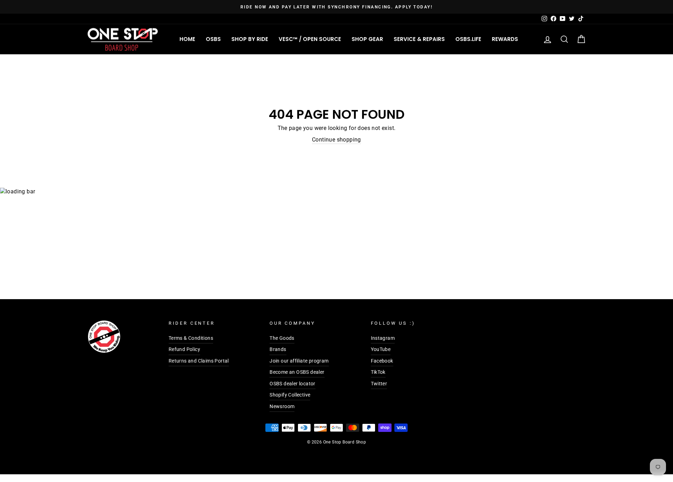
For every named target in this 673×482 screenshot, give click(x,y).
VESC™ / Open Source (310, 39)
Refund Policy (184, 349)
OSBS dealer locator (292, 383)
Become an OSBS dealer (297, 372)
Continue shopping (336, 139)
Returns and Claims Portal (199, 361)
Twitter (379, 383)
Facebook (382, 361)
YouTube (381, 349)
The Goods (282, 338)
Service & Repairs (419, 39)
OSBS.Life (468, 39)
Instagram (383, 338)
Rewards (505, 39)
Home (187, 39)
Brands (278, 349)
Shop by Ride (249, 39)
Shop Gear (367, 39)
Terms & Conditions (191, 338)
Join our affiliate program (299, 361)
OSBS (213, 39)
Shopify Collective (290, 395)
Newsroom (282, 406)
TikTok (378, 372)
